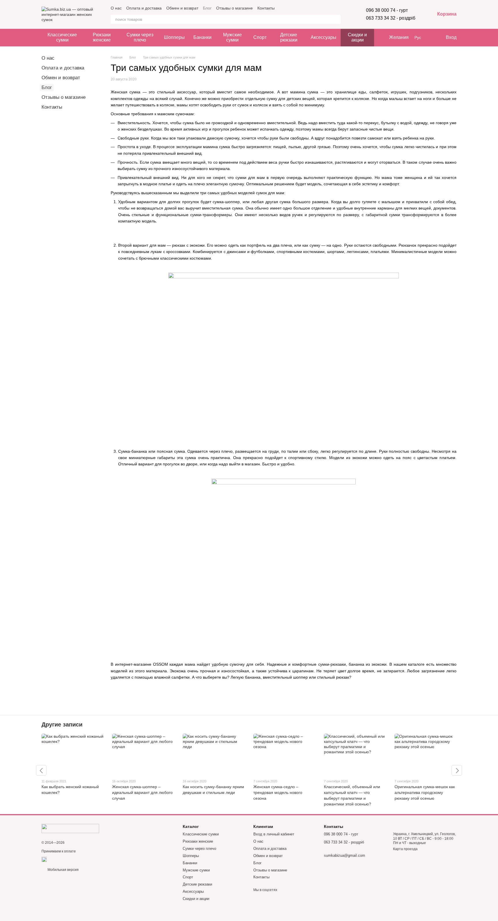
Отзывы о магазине (234, 8)
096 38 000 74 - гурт (387, 10)
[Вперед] (457, 770)
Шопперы (174, 37)
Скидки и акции (357, 37)
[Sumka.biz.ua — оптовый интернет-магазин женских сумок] (70, 828)
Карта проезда (405, 849)
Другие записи (62, 724)
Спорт (260, 37)
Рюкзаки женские (102, 37)
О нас (116, 8)
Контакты (266, 8)
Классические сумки (62, 37)
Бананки (202, 37)
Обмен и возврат (182, 8)
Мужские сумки (232, 37)
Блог (207, 8)
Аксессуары (323, 37)
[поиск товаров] (336, 19)
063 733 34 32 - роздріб (390, 18)
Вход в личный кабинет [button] (273, 834)
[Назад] (41, 770)
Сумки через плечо (140, 37)
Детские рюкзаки (288, 37)
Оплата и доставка (144, 8)
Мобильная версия (63, 870)
